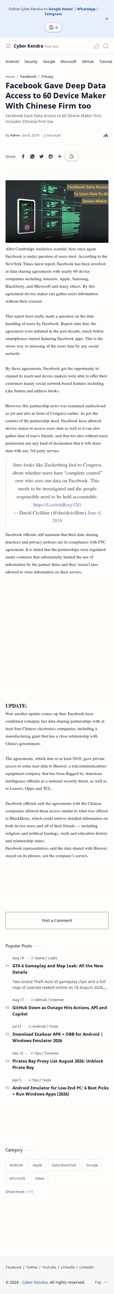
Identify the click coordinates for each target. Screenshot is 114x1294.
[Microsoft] (68, 61)
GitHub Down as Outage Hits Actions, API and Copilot (59, 1011)
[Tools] (53, 1026)
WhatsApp (86, 8)
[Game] (41, 957)
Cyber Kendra (28, 46)
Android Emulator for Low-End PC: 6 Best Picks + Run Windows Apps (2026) (60, 1091)
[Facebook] (14, 1267)
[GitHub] (88, 61)
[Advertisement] (57, 642)
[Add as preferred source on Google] (71, 156)
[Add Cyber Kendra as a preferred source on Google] (53, 27)
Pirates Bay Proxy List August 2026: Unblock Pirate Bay (57, 1064)
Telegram (53, 13)
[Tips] (38, 1053)
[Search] (106, 46)
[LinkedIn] (68, 1267)
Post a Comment (57, 920)
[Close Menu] (106, 18)
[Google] (49, 61)
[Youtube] (49, 1267)
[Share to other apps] (59, 156)
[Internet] (57, 999)
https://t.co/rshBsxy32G (57, 504)
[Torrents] (51, 1053)
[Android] (12, 61)
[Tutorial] (105, 61)
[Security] (31, 61)
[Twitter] (32, 1267)
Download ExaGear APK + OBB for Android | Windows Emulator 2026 (57, 1037)
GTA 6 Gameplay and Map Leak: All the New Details (57, 969)
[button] (96, 46)
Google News (60, 8)
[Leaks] (52, 957)
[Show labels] (20, 1192)
